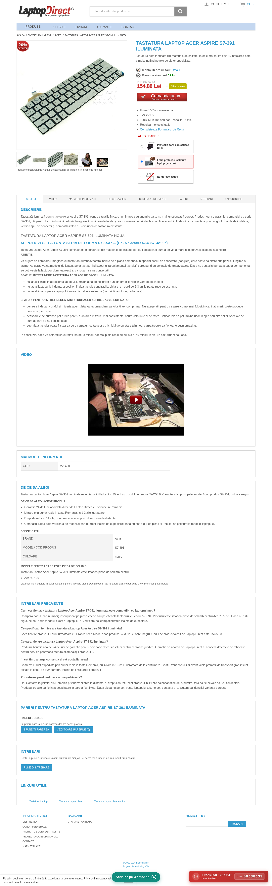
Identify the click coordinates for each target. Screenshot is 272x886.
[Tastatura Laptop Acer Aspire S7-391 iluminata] (86, 159)
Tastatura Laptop (39, 35)
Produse (32, 26)
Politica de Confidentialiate (41, 831)
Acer (58, 35)
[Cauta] (181, 11)
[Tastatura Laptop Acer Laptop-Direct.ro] (102, 162)
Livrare (81, 27)
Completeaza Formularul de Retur (162, 129)
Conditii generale (35, 826)
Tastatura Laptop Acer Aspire (109, 801)
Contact (128, 27)
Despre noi (30, 821)
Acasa (21, 35)
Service (60, 27)
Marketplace (31, 846)
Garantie (105, 27)
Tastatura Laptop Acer (71, 801)
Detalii (176, 70)
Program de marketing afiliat (136, 866)
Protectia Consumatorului (41, 836)
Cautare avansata (80, 821)
